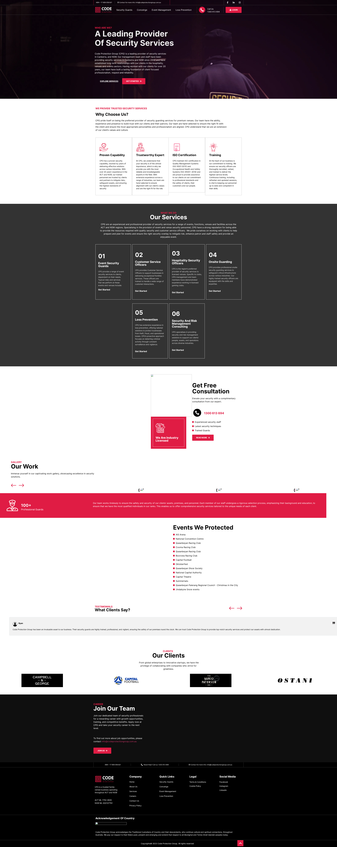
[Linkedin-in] (234, 2)
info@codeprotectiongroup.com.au (119, 741)
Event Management (161, 10)
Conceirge (142, 10)
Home (131, 782)
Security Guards (124, 10)
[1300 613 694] (197, 413)
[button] (102, 490)
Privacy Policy (135, 805)
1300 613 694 (214, 413)
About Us (133, 786)
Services (133, 791)
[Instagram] (240, 2)
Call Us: (210, 9)
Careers (132, 796)
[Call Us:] (202, 10)
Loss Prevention (184, 10)
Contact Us (134, 801)
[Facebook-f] (228, 2)
